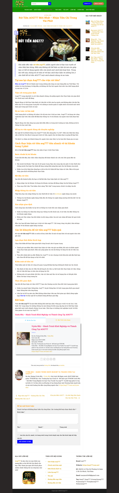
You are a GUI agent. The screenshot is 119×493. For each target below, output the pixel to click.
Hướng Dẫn (48, 9)
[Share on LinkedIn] (54, 359)
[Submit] (49, 3)
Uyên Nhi (80, 9)
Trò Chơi (58, 9)
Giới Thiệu (37, 9)
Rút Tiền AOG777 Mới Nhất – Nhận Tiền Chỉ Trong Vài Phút (97, 59)
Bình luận (21, 412)
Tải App (65, 9)
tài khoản (58, 194)
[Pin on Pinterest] (50, 359)
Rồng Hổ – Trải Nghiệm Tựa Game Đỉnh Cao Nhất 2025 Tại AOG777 (97, 41)
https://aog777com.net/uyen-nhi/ (42, 351)
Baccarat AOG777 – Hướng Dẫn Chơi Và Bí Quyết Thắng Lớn (97, 32)
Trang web (63, 427)
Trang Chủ (28, 9)
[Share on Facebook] (41, 359)
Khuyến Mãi (90, 9)
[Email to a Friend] (47, 359)
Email (40, 427)
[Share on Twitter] (44, 359)
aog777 (65, 491)
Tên (19, 427)
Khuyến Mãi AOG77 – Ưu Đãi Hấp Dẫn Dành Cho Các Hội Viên (97, 50)
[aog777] (22, 3)
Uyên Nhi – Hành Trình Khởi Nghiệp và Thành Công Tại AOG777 (54, 26)
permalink (61, 365)
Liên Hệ (72, 9)
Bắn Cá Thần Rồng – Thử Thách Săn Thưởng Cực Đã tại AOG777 (97, 23)
